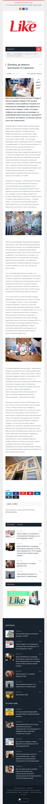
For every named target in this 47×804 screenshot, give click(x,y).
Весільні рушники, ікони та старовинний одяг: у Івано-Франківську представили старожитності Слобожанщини (27, 757)
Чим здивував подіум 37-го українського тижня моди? (27, 575)
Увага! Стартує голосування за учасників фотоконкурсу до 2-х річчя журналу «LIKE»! (28, 536)
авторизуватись (11, 512)
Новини (39, 73)
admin (9, 73)
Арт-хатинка (31, 73)
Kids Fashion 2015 (22, 695)
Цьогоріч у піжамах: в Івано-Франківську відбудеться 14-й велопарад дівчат (27, 744)
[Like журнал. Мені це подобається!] (23, 26)
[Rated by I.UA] (23, 801)
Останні (20, 525)
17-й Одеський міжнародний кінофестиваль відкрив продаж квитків (27, 714)
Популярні (11, 525)
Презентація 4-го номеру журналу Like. (26, 565)
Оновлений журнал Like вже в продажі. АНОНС (27, 635)
